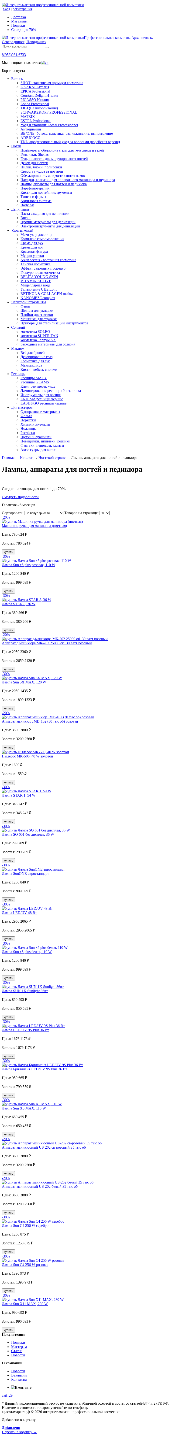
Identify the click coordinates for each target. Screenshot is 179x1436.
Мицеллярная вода (35, 285)
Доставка (18, 17)
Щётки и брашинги (36, 437)
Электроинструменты (28, 302)
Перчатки (28, 420)
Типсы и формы (33, 197)
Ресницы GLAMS (35, 382)
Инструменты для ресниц (41, 395)
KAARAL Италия (35, 87)
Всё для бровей (33, 353)
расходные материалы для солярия (48, 344)
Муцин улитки (32, 256)
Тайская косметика (36, 264)
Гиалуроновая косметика (40, 273)
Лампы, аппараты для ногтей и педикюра (54, 184)
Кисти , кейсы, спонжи (39, 369)
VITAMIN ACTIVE (36, 281)
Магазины (19, 21)
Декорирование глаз (36, 357)
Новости (18, 1355)
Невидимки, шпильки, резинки (45, 441)
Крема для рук (32, 243)
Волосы (17, 79)
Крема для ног (32, 247)
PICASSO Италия (35, 100)
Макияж (17, 348)
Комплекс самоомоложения (42, 239)
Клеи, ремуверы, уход (38, 386)
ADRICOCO (31, 138)
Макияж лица (31, 365)
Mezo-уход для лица (36, 235)
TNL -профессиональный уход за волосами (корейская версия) (70, 142)
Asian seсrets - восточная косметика (48, 260)
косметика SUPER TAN (39, 336)
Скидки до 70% (23, 30)
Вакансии (19, 1375)
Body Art (27, 205)
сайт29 (7, 1395)
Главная (8, 458)
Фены (25, 306)
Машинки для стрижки (39, 319)
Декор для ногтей (34, 163)
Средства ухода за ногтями (42, 171)
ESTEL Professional (36, 121)
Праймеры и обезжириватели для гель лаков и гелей (62, 150)
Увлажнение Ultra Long (39, 289)
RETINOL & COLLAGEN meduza (47, 294)
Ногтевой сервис (51, 458)
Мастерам (19, 1347)
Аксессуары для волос (38, 450)
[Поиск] (47, 47)
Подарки (18, 25)
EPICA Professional (35, 91)
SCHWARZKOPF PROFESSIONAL (49, 112)
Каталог (26, 458)
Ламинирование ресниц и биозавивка (51, 391)
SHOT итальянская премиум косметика (52, 83)
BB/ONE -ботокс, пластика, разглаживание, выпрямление (67, 133)
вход (6, 9)
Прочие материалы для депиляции (48, 222)
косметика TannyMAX (38, 340)
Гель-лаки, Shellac (35, 154)
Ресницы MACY (34, 378)
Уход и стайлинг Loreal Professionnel (49, 125)
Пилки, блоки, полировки (41, 167)
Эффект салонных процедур (43, 268)
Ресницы (18, 374)
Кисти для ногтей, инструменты (46, 192)
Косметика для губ (35, 361)
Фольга (26, 416)
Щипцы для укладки (37, 310)
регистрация (22, 9)
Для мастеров (22, 407)
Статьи (16, 1351)
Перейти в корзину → (19, 1430)
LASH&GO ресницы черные (43, 403)
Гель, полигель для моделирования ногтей (54, 159)
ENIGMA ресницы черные (42, 399)
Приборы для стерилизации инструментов (54, 323)
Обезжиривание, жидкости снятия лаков (53, 176)
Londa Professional (35, 104)
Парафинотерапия (35, 188)
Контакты (19, 1379)
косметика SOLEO (35, 332)
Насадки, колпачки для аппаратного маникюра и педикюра (68, 180)
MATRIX (28, 117)
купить (8, 552)
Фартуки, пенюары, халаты (42, 445)
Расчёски (28, 433)
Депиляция (20, 209)
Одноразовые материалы (40, 412)
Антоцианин (31, 129)
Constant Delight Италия (39, 95)
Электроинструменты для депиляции (50, 226)
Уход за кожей (22, 230)
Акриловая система (36, 201)
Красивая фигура (34, 251)
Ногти (16, 146)
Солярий (18, 327)
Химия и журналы (35, 424)
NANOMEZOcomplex (38, 298)
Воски (26, 218)
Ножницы (29, 428)
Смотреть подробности (20, 497)
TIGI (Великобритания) (39, 108)
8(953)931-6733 (14, 55)
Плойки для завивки (37, 315)
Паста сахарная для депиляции (45, 213)
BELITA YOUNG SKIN (39, 277)
